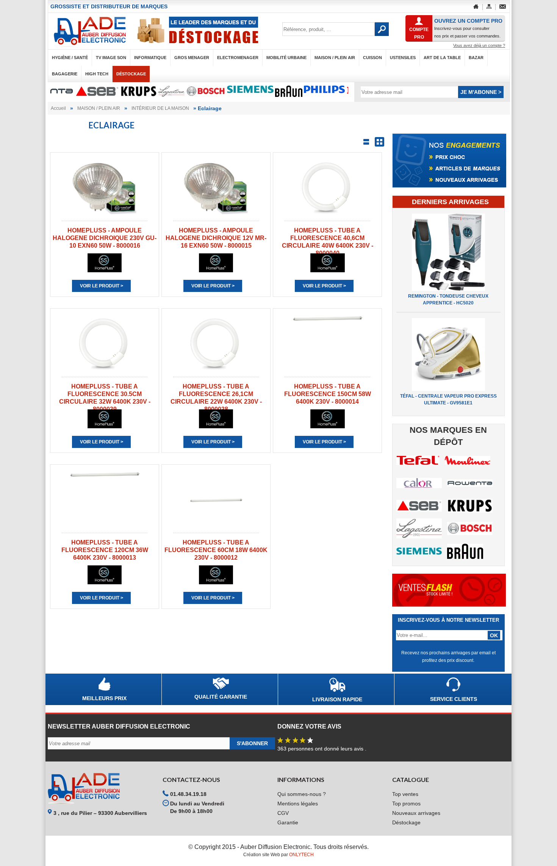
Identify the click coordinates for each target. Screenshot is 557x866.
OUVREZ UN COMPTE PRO (468, 21)
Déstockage (131, 74)
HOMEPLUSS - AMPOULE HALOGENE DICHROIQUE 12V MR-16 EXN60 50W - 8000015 (216, 238)
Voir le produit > (101, 286)
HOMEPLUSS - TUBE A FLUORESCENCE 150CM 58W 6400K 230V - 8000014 (327, 394)
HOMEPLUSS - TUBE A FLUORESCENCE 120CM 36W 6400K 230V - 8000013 (104, 550)
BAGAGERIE (64, 74)
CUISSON (372, 57)
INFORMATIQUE (150, 57)
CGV (283, 813)
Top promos (406, 803)
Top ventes (405, 794)
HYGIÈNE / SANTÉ (70, 57)
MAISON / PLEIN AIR (334, 57)
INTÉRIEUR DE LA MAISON (160, 108)
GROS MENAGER (191, 57)
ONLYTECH (301, 854)
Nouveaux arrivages (416, 813)
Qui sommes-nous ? (301, 794)
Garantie (287, 822)
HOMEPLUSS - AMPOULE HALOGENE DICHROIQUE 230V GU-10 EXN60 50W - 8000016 (104, 238)
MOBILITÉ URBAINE (286, 57)
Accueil (58, 108)
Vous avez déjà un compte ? (479, 45)
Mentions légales (297, 803)
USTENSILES (403, 57)
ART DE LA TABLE (442, 57)
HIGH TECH (96, 74)
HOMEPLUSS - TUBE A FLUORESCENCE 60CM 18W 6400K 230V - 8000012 (216, 550)
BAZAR (476, 57)
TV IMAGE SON (111, 57)
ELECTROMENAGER (237, 57)
